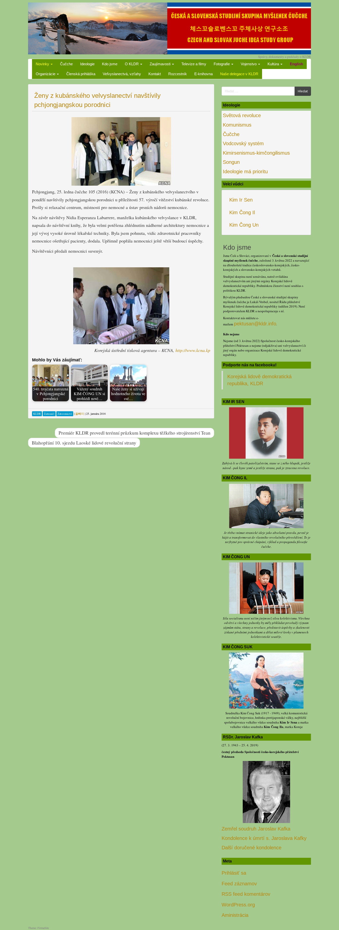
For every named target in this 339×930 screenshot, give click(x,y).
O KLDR (132, 64)
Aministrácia (235, 915)
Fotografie (222, 64)
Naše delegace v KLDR (239, 74)
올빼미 (79, 413)
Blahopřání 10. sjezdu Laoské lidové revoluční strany (84, 442)
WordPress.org (238, 904)
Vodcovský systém (243, 143)
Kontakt (154, 74)
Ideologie (87, 64)
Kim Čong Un (244, 225)
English (296, 64)
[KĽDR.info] (169, 28)
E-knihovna (203, 74)
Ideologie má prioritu (245, 171)
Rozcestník (177, 74)
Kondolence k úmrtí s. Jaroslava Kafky (264, 838)
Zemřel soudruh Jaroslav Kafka (256, 828)
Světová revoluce (242, 115)
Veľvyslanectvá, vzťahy (122, 74)
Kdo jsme (109, 64)
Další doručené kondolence (251, 847)
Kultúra (274, 64)
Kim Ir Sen (241, 200)
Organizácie (46, 74)
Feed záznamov (239, 883)
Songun (231, 162)
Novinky (43, 64)
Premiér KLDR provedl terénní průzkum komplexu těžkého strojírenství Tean (134, 432)
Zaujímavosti (160, 64)
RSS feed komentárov (246, 894)
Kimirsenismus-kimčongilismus (256, 153)
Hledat (303, 91)
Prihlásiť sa (234, 873)
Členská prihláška (80, 74)
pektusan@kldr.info (255, 323)
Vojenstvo (249, 64)
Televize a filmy (193, 64)
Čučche (66, 64)
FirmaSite (43, 928)
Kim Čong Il (242, 212)
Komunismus (237, 125)
